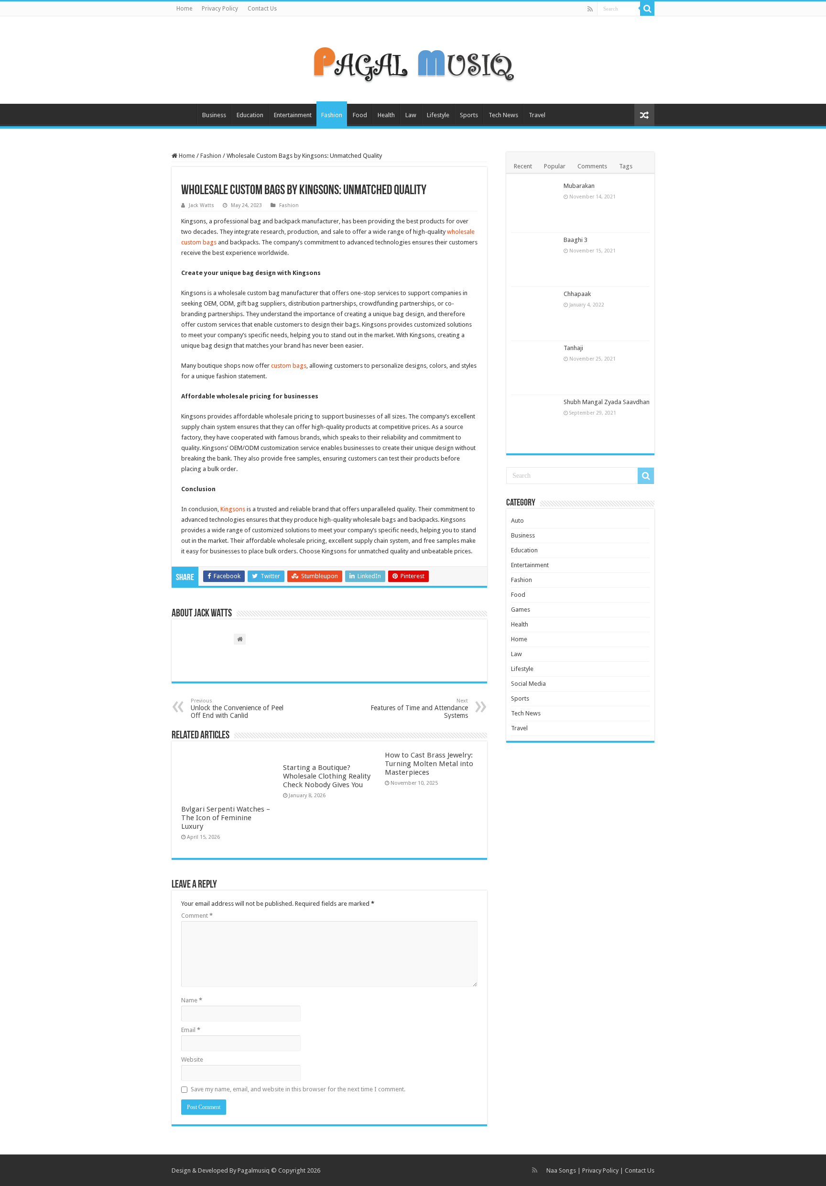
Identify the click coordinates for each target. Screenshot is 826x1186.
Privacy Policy (220, 8)
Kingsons (232, 509)
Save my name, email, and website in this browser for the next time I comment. (298, 1089)
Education (250, 115)
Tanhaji (573, 347)
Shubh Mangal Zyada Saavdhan (607, 402)
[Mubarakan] (535, 206)
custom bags (288, 365)
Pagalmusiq (254, 1170)
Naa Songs (561, 1170)
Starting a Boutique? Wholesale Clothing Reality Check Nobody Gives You (326, 776)
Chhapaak (577, 293)
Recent (523, 166)
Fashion (331, 115)
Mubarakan (579, 185)
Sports (469, 115)
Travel (537, 115)
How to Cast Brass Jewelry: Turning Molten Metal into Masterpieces (429, 764)
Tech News (503, 115)
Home (184, 8)
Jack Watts (201, 205)
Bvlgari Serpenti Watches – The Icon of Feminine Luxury (225, 818)
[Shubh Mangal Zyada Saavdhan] (535, 422)
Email (190, 1029)
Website (192, 1059)
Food (360, 115)
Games (520, 609)
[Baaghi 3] (535, 260)
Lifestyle (438, 115)
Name (191, 1000)
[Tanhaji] (535, 368)
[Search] (647, 8)
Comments (592, 166)
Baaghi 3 (575, 239)
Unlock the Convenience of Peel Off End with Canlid (237, 708)
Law (410, 115)
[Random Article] (644, 115)
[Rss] (590, 9)
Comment (197, 915)
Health (386, 115)
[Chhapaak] (535, 314)
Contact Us (262, 8)
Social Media (528, 683)
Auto (517, 520)
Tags (625, 166)
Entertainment (293, 115)
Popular (554, 166)
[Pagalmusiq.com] (413, 58)
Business (214, 115)
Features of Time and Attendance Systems (419, 708)
